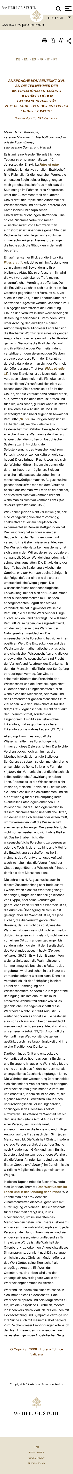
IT (48, 59)
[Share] (69, 41)
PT (55, 59)
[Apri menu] (68, 8)
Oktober (37, 25)
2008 (26, 25)
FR (41, 59)
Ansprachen (12, 25)
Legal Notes (36, 1452)
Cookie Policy (36, 1458)
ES (34, 59)
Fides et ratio (49, 164)
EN (26, 59)
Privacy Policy (36, 1463)
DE (18, 59)
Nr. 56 (24, 419)
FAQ (36, 1447)
